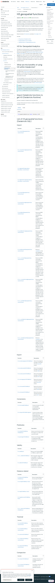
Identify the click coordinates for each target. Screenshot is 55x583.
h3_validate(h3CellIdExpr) (23, 462)
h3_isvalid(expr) (21, 451)
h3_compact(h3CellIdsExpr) (23, 558)
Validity (49, 31)
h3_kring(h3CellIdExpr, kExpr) (23, 491)
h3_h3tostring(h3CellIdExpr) (23, 405)
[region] (17, 575)
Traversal (49, 35)
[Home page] (18, 7)
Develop (22, 1)
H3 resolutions (27, 34)
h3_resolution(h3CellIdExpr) (23, 534)
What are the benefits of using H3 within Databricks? (50, 13)
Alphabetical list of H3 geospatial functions (27, 42)
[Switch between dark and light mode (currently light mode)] (53, 1)
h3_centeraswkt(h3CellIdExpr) (24, 392)
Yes (48, 41)
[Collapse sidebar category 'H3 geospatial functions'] (15, 68)
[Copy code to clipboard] (43, 114)
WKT (38, 376)
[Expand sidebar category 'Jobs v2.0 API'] (15, 16)
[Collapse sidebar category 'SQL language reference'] (15, 50)
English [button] (40, 4)
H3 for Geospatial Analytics (50, 10)
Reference (27, 1)
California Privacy (35, 576)
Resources (33, 1)
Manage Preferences (7, 579)
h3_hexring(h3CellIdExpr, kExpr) (24, 481)
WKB (38, 371)
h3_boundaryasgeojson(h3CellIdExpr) (25, 361)
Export (49, 26)
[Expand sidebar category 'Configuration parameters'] (15, 59)
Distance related (49, 33)
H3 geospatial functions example (25, 40)
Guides (18, 1)
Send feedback (50, 43)
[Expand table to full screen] (43, 128)
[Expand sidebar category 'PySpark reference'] (15, 20)
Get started (13, 1)
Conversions (50, 27)
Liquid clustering (27, 71)
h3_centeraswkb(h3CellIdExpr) (24, 386)
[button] (9, 53)
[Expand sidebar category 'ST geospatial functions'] (15, 79)
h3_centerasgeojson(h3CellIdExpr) (24, 379)
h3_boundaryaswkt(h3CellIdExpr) (24, 373)
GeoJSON (23, 53)
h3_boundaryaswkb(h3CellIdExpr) (24, 368)
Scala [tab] (24, 107)
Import (49, 24)
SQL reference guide (38, 82)
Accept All (29, 579)
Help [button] (44, 1)
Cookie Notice (29, 575)
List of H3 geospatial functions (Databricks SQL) (50, 22)
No (52, 41)
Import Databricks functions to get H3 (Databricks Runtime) (50, 17)
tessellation (38, 251)
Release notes (39, 1)
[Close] (32, 570)
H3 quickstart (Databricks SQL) (25, 39)
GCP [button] (45, 4)
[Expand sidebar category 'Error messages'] (15, 116)
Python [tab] (19, 107)
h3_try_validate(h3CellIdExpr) (23, 455)
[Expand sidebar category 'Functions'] (15, 62)
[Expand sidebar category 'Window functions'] (15, 64)
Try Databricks (51, 4)
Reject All (20, 579)
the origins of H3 (37, 34)
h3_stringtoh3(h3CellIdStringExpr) (24, 412)
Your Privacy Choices (44, 576)
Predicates (49, 29)
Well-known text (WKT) (31, 52)
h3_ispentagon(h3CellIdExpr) (23, 436)
